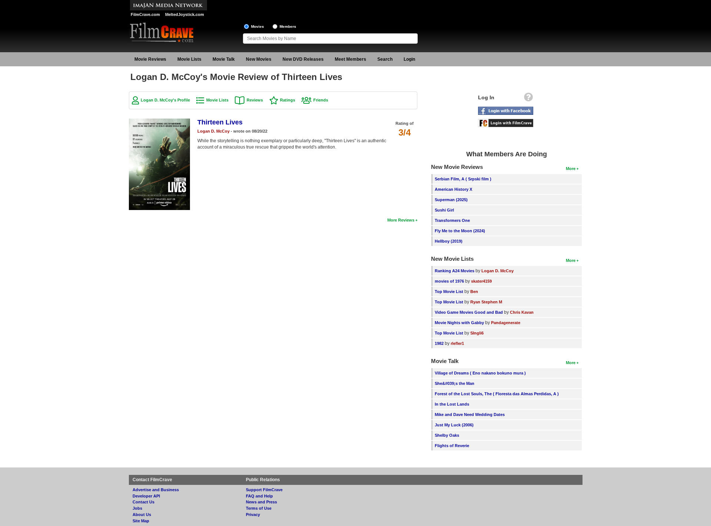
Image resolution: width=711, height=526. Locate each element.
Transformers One (452, 220)
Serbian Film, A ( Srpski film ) (463, 179)
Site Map (141, 521)
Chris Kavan (522, 312)
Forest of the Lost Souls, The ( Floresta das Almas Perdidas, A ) (497, 394)
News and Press (261, 502)
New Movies (258, 59)
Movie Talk (224, 59)
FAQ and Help (259, 496)
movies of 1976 (449, 281)
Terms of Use (258, 508)
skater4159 (481, 281)
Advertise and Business (156, 489)
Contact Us (143, 502)
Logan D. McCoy (213, 131)
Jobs (137, 508)
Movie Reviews (150, 59)
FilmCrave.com (145, 14)
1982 (439, 343)
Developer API (146, 496)
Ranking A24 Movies (454, 271)
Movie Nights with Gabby (459, 322)
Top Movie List (449, 291)
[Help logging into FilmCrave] (528, 98)
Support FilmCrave (264, 489)
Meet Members (350, 59)
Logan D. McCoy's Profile (165, 100)
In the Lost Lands (452, 404)
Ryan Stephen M (486, 302)
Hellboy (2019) (449, 241)
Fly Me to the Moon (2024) (460, 231)
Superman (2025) (451, 199)
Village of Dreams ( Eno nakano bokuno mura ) (480, 373)
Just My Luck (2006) (454, 425)
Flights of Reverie (452, 445)
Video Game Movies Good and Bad (469, 312)
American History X (453, 189)
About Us (142, 514)
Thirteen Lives (220, 122)
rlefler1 (457, 343)
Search (385, 59)
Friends (320, 100)
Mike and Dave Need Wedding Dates (470, 414)
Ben (474, 291)
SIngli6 (477, 333)
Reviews (255, 100)
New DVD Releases (303, 59)
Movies (257, 26)
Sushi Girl (444, 210)
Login (409, 59)
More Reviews (400, 220)
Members (288, 26)
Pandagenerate (505, 322)
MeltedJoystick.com (184, 14)
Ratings (287, 100)
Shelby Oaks (447, 435)
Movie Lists (189, 59)
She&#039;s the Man (454, 383)
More (570, 168)
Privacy (253, 514)
